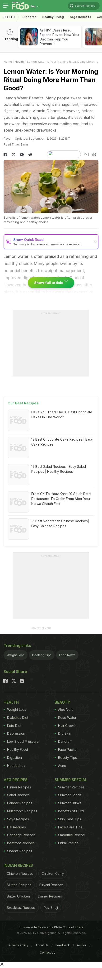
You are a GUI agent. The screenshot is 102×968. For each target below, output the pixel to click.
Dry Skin (64, 733)
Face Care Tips (70, 827)
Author (81, 945)
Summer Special (71, 779)
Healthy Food (17, 749)
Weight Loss (15, 655)
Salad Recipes (18, 795)
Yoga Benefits (80, 17)
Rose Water (67, 718)
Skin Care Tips (69, 819)
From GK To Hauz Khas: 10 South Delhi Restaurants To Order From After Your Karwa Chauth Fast (61, 499)
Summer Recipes (71, 787)
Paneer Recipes (19, 803)
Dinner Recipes (19, 787)
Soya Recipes (18, 819)
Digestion (14, 758)
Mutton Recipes (19, 885)
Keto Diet (14, 726)
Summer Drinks (69, 803)
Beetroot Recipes (21, 843)
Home (8, 61)
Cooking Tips (41, 655)
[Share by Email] (86, 154)
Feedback (63, 945)
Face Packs (67, 749)
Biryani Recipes (51, 885)
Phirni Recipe (68, 843)
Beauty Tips (67, 758)
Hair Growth (67, 726)
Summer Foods (69, 795)
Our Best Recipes (23, 403)
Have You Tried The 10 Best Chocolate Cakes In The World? (61, 414)
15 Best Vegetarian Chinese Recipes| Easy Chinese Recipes (60, 523)
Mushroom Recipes (22, 811)
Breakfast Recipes (21, 908)
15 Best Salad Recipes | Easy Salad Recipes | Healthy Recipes (58, 468)
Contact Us (47, 952)
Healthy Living (53, 17)
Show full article (49, 282)
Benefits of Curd (71, 811)
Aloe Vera (66, 709)
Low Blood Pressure (23, 741)
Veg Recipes (16, 779)
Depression (16, 733)
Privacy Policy (18, 945)
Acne (62, 766)
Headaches (16, 766)
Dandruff (65, 741)
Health (8, 17)
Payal (7, 138)
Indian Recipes (18, 865)
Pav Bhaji (51, 908)
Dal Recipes (16, 827)
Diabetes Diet (17, 718)
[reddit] (30, 154)
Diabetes (30, 17)
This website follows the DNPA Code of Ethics (51, 927)
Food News (67, 655)
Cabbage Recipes (21, 835)
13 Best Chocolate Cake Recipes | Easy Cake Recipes (62, 441)
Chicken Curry (53, 873)
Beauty (62, 702)
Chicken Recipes (20, 873)
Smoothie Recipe (71, 835)
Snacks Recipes (19, 851)
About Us (41, 945)
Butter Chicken (18, 896)
